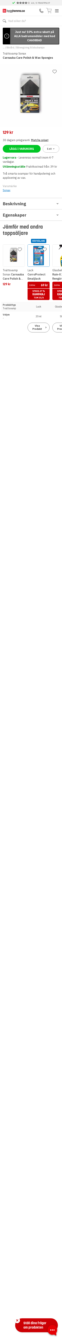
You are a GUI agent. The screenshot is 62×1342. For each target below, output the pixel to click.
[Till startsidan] (14, 11)
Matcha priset (39, 140)
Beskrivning (14, 203)
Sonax (6, 190)
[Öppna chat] (52, 1331)
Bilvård (10, 47)
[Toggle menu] (56, 10)
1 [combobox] (49, 148)
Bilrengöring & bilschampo (30, 47)
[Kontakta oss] (41, 10)
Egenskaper (14, 215)
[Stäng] (17, 1320)
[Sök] (4, 21)
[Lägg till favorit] (54, 71)
